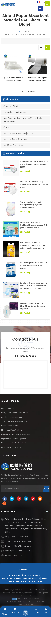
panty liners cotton (9, 408)
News (44, 578)
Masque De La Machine (15, 139)
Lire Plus (13, 86)
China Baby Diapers (26, 604)
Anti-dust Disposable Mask (12, 417)
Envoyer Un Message (25, 613)
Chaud (6, 127)
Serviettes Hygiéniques (14, 112)
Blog (40, 581)
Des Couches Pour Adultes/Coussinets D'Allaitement (22, 120)
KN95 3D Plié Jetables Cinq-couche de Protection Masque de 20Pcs (34, 185)
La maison (25, 31)
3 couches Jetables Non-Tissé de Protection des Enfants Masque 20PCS (34, 164)
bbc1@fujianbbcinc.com (22, 541)
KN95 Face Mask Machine (11, 430)
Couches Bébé (10, 106)
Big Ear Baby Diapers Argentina (13, 438)
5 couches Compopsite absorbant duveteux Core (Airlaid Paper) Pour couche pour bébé (37, 79)
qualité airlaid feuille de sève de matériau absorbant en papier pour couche (13, 79)
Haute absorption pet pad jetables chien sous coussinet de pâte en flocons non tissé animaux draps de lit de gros (34, 225)
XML (35, 592)
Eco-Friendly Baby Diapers (34, 601)
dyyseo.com (27, 592)
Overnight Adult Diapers (11, 447)
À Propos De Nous (31, 575)
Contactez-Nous (17, 581)
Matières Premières (13, 145)
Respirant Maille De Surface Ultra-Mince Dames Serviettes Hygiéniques (32, 306)
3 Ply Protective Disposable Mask (14, 421)
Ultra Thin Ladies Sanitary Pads (13, 443)
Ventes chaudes (31, 578)
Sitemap (32, 581)
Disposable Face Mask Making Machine (17, 434)
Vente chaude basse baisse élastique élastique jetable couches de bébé (31, 205)
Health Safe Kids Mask (10, 426)
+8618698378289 (22, 550)
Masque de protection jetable (18, 133)
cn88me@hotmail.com (21, 546)
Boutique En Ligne (11, 578)
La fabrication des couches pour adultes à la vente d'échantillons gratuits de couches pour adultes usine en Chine (33, 286)
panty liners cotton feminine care (15, 413)
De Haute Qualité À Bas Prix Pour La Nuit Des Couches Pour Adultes (33, 266)
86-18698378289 (22, 537)
